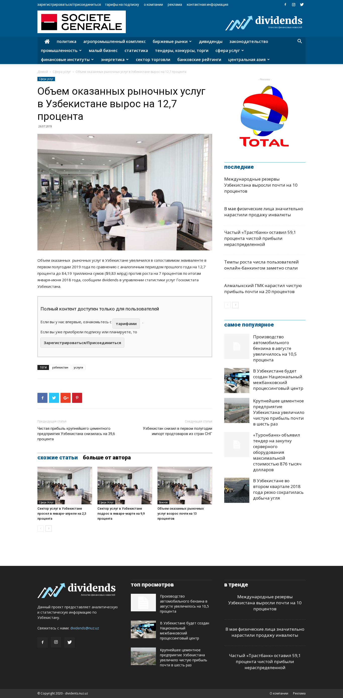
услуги (78, 367)
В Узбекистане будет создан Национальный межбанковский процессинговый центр (278, 379)
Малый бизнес (103, 50)
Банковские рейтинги (199, 59)
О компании (153, 5)
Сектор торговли (153, 59)
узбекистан (60, 367)
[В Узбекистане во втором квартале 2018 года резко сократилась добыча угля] (236, 490)
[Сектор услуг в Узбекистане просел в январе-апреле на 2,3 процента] (64, 485)
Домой (42, 72)
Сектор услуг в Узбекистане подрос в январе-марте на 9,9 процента (121, 513)
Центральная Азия (247, 59)
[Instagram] (293, 4)
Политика (66, 41)
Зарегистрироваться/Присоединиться (69, 5)
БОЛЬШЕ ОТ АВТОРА (107, 458)
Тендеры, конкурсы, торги (181, 50)
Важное (163, 502)
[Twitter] (302, 4)
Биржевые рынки (170, 41)
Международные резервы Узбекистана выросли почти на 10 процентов (261, 185)
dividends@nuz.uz (84, 628)
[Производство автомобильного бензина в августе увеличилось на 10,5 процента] (236, 346)
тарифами (126, 323)
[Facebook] (285, 4)
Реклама (175, 5)
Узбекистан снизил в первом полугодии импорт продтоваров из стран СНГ (177, 431)
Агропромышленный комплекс (114, 41)
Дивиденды (210, 41)
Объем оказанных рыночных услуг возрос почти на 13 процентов (180, 513)
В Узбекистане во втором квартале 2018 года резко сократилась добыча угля (278, 489)
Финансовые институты (65, 59)
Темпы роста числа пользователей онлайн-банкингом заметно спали (261, 265)
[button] (300, 41)
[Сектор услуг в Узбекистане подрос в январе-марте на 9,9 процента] (124, 485)
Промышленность (59, 50)
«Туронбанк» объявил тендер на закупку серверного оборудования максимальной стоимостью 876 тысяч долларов (277, 452)
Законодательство (249, 41)
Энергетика (113, 59)
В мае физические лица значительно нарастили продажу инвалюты (263, 212)
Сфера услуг (227, 50)
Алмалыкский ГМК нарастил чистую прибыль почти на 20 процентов (263, 288)
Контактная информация (207, 5)
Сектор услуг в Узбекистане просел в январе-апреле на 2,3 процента (61, 513)
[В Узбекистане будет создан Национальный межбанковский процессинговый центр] (236, 380)
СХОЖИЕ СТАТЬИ (57, 458)
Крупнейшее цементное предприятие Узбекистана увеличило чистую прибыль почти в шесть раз (278, 412)
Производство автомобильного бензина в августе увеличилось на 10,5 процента (275, 348)
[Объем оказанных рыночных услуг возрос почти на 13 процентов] (184, 485)
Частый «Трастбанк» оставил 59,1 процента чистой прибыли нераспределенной (260, 238)
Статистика (136, 50)
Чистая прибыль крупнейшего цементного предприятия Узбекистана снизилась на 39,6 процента (76, 433)
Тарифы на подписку (122, 5)
